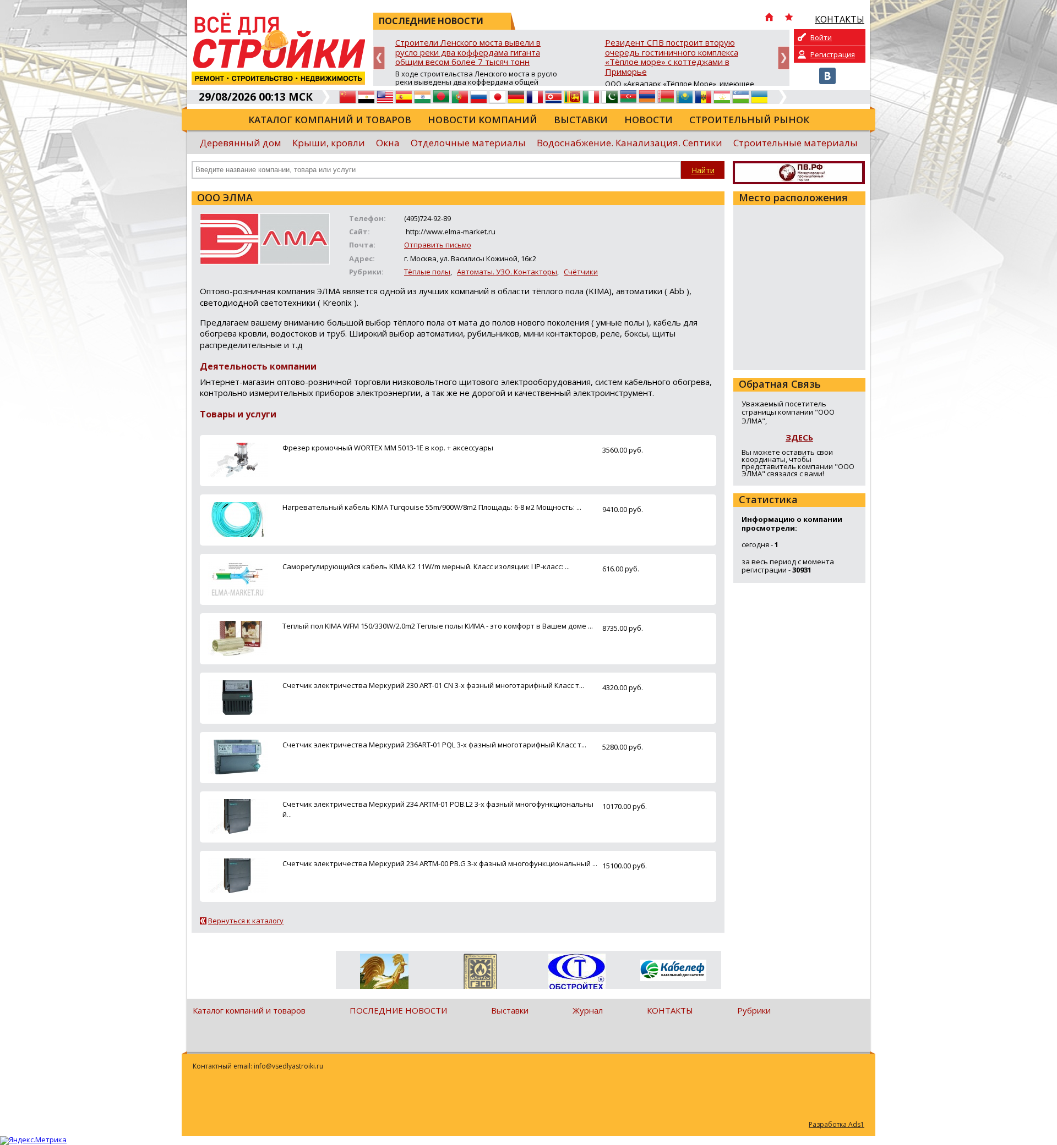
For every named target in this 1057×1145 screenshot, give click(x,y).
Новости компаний (482, 119)
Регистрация (832, 54)
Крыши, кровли (328, 142)
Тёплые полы (427, 272)
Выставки (581, 119)
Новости (648, 119)
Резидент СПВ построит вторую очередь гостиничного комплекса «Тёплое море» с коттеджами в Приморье (671, 57)
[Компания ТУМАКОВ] (384, 973)
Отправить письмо (437, 245)
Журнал (588, 1010)
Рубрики (754, 1010)
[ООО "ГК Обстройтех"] (576, 972)
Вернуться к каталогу (246, 921)
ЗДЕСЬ (799, 437)
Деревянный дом (240, 142)
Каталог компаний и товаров (329, 119)
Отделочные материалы (468, 142)
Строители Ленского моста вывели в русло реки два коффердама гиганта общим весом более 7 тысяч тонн (468, 52)
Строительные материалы (795, 142)
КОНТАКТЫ (670, 1010)
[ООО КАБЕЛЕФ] (673, 971)
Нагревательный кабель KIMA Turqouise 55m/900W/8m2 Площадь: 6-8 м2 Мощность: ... (431, 507)
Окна (388, 142)
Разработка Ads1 (836, 1124)
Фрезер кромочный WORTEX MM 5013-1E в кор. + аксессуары (387, 448)
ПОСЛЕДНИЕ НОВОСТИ (398, 1010)
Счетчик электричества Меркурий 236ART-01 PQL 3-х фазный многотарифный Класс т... (434, 745)
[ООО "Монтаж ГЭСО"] (480, 973)
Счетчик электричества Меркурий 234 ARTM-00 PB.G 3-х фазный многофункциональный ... (439, 863)
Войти (821, 37)
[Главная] (769, 18)
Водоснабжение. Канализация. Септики (629, 142)
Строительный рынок (749, 119)
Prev (379, 58)
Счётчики (581, 272)
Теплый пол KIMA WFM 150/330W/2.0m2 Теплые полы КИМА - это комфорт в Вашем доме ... (437, 626)
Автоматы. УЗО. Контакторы (507, 272)
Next (783, 58)
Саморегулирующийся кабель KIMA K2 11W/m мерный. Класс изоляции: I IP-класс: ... (426, 566)
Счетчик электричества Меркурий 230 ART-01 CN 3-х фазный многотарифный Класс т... (433, 685)
